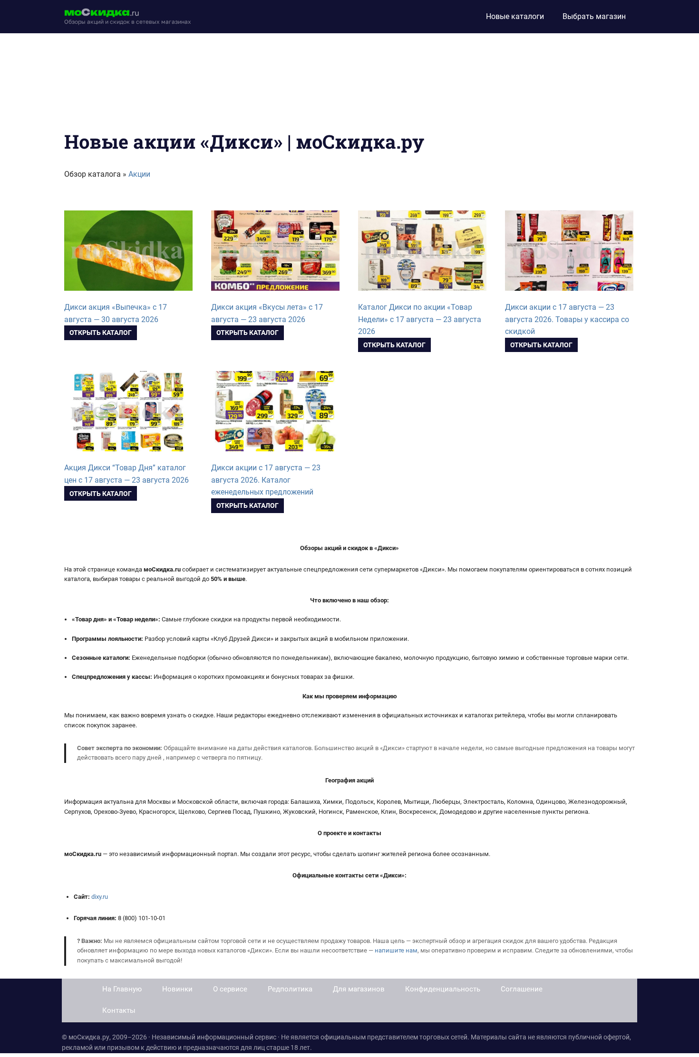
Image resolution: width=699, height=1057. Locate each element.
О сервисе (230, 989)
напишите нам (396, 950)
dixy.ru (99, 896)
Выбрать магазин (594, 16)
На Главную (122, 989)
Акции (139, 174)
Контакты (119, 1010)
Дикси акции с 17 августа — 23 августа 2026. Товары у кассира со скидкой (567, 319)
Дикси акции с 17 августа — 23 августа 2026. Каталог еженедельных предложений (265, 480)
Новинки (177, 989)
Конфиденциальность (442, 989)
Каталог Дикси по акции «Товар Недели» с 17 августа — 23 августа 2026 (419, 319)
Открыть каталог (100, 332)
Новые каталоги (515, 16)
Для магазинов (359, 989)
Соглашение (522, 989)
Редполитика (290, 989)
